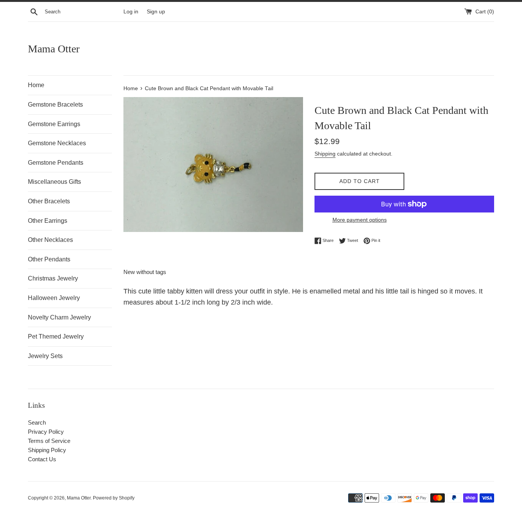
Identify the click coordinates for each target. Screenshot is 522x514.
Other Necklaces (50, 240)
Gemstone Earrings (54, 124)
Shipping (325, 154)
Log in (130, 12)
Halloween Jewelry (54, 298)
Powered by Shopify (114, 498)
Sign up (156, 12)
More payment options (359, 220)
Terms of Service (49, 441)
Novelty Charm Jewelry (59, 317)
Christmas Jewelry (53, 278)
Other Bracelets (49, 201)
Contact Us (42, 459)
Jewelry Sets (45, 356)
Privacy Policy (46, 431)
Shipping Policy (47, 450)
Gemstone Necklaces (57, 143)
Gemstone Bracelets (55, 104)
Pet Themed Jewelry (56, 336)
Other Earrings (47, 220)
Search (37, 422)
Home (36, 85)
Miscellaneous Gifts (54, 181)
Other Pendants (49, 259)
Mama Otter (53, 49)
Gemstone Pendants (55, 162)
